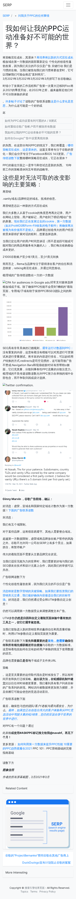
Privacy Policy (47, 891)
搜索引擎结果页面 (35, 887)
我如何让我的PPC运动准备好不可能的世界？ (33, 132)
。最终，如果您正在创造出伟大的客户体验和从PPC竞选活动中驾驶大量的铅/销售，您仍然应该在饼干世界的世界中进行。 (38, 714)
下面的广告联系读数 (21, 510)
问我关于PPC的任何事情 (33, 15)
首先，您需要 (56, 640)
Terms (33, 891)
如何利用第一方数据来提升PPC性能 (40, 744)
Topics (24, 891)
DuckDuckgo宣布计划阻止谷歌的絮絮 (46, 862)
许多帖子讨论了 (15, 101)
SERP (7, 5)
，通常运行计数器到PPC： (56, 348)
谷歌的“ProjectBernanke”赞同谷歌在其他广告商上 (37, 855)
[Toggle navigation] (68, 5)
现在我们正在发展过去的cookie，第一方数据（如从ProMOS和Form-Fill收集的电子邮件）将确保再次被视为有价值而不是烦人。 (38, 226)
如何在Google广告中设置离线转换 (26, 138)
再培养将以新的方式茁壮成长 (55, 57)
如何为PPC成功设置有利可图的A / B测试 (31, 120)
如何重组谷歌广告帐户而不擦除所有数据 (30, 126)
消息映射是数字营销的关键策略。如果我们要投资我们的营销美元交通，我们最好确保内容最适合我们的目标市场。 (38, 595)
